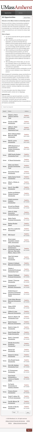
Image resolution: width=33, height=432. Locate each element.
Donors (20, 13)
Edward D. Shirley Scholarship (13, 355)
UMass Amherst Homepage (20, 423)
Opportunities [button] (8, 13)
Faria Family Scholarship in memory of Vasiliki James (13, 378)
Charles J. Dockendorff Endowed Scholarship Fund (14, 269)
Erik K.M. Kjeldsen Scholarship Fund (13, 366)
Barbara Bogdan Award (12, 224)
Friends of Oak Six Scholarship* (13, 407)
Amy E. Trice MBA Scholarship (13, 188)
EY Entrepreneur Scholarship (13, 371)
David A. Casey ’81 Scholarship (13, 328)
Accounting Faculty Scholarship (13, 172)
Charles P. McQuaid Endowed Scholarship (14, 276)
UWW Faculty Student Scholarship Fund (14, 155)
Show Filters (27, 17)
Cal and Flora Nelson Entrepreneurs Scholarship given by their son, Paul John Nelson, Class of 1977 (14, 249)
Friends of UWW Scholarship (12, 122)
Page (22, 92)
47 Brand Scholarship (14, 160)
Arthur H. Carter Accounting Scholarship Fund (13, 213)
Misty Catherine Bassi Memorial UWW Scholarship (14, 135)
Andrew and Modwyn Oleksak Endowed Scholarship (14, 194)
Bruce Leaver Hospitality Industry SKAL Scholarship (13, 240)
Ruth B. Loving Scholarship (12, 141)
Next (28, 412)
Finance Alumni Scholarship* (12, 392)
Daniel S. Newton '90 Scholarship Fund (14, 317)
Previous (22, 412)
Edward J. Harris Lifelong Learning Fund (13, 116)
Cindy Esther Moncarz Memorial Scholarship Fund (14, 301)
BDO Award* (11, 235)
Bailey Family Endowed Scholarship (14, 219)
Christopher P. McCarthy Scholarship (14, 286)
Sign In (29, 430)
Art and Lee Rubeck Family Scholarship (13, 207)
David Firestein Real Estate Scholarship (14, 333)
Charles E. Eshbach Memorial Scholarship (14, 264)
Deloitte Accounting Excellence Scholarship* (13, 344)
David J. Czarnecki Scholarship (13, 338)
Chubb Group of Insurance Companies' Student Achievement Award (14, 293)
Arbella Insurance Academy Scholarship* (13, 200)
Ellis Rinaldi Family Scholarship (13, 360)
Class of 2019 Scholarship (12, 307)
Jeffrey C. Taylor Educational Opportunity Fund (13, 128)
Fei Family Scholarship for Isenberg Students (13, 385)
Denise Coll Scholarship (11, 350)
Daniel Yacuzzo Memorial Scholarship (14, 322)
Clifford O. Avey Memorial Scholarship (14, 312)
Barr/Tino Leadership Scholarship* (14, 229)
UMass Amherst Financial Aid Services (15, 421)
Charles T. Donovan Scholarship (13, 281)
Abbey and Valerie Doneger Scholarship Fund (14, 166)
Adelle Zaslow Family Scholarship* (14, 177)
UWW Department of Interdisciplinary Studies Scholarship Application (14, 148)
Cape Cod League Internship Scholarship (13, 257)
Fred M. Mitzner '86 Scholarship (13, 402)
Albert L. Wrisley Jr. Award (13, 183)
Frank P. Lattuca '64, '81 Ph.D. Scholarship (14, 397)
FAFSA (10, 423)
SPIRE (28, 421)
